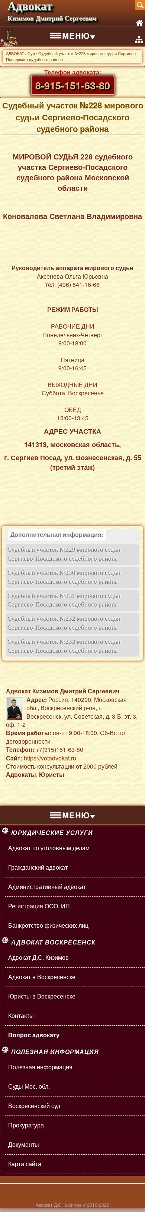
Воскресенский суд (34, 1105)
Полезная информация (40, 1067)
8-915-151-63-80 (72, 85)
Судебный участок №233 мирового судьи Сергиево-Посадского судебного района (63, 646)
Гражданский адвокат (38, 867)
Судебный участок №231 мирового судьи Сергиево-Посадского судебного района (63, 600)
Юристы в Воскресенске (41, 996)
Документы (23, 1144)
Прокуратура (26, 1125)
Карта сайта (24, 1163)
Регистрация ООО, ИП (39, 906)
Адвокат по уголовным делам (49, 848)
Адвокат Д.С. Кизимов (38, 957)
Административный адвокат (47, 886)
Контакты (21, 1015)
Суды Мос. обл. (29, 1086)
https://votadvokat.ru (50, 758)
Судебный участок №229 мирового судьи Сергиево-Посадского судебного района (63, 554)
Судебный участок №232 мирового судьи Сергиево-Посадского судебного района (63, 623)
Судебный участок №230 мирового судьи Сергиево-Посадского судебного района (63, 577)
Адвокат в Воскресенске (41, 976)
